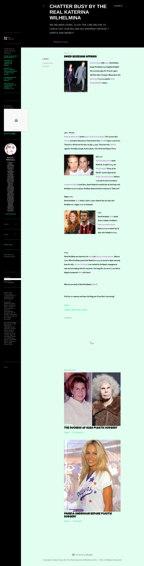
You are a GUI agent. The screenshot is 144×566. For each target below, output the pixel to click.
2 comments (77, 432)
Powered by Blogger (84, 555)
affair (80, 272)
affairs (100, 83)
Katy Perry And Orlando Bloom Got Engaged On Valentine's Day (10, 86)
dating (91, 256)
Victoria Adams (98, 137)
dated (92, 79)
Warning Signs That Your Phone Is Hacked (10, 79)
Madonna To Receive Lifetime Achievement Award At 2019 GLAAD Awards (10, 71)
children (113, 145)
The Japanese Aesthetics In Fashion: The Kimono (8, 63)
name (107, 63)
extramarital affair (70, 185)
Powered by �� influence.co (14, 134)
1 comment (77, 521)
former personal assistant (105, 177)
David (96, 79)
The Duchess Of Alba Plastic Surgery (90, 428)
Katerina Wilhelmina (10, 159)
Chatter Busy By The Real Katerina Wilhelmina (78, 12)
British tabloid (101, 169)
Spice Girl (88, 137)
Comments (10, 39)
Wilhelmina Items (60, 42)
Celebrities (48, 63)
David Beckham (95, 63)
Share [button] (45, 53)
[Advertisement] (104, 97)
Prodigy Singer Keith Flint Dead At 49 (10, 56)
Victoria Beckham (80, 264)
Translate (11, 282)
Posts (9, 37)
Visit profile (10, 214)
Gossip (46, 66)
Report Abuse (8, 244)
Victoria (67, 141)
